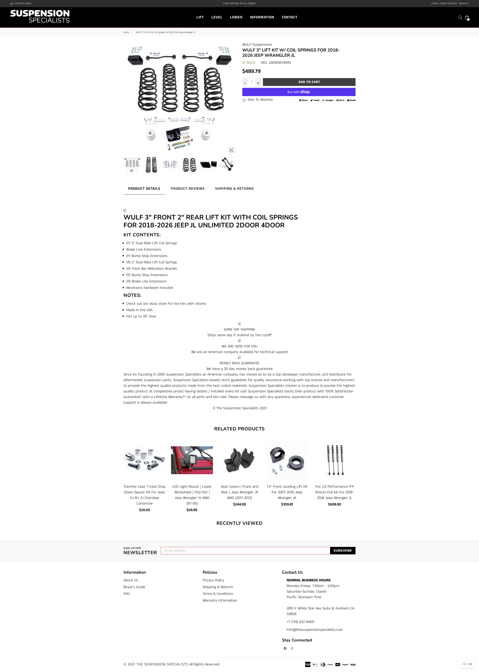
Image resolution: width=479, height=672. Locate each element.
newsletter (140, 551)
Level (216, 17)
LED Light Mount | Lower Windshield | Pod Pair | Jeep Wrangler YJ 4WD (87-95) (192, 495)
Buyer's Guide (134, 587)
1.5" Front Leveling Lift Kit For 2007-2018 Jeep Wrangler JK (287, 492)
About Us (130, 580)
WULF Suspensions (257, 44)
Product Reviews (188, 188)
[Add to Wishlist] (161, 455)
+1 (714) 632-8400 (22, 3)
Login (434, 3)
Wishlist (464, 3)
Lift (200, 17)
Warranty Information (220, 600)
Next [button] (232, 98)
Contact (290, 17)
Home (126, 32)
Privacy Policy (213, 580)
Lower (236, 17)
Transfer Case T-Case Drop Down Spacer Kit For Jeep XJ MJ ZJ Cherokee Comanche (144, 495)
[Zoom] (231, 150)
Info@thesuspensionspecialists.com (315, 629)
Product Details (144, 188)
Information (262, 17)
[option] (180, 98)
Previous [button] (128, 98)
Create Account (448, 3)
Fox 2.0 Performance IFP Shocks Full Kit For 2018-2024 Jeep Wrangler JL (334, 492)
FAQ (126, 594)
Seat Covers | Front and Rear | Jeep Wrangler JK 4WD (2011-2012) (239, 492)
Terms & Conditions (218, 594)
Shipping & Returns (234, 188)
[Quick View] (161, 448)
